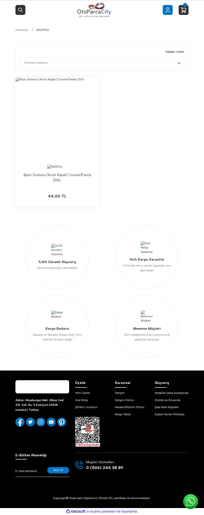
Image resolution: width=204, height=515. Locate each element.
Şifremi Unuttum (86, 407)
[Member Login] (168, 10)
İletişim (120, 393)
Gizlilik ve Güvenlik (167, 400)
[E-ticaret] (101, 511)
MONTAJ (42, 30)
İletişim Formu (124, 400)
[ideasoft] (76, 511)
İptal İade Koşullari (167, 407)
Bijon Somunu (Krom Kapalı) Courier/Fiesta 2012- (57, 177)
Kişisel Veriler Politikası (170, 414)
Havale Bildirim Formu (129, 407)
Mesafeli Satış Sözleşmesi (172, 393)
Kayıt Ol (58, 470)
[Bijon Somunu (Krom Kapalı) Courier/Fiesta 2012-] (57, 119)
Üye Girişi (81, 400)
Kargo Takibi (123, 414)
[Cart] (184, 10)
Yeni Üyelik (82, 393)
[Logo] (94, 10)
